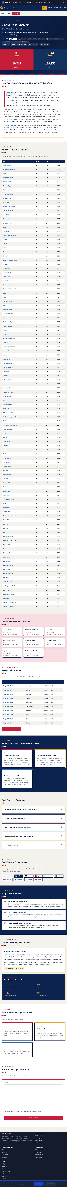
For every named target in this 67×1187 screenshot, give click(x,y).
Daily (56, 7)
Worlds (50, 7)
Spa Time (6, 495)
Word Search (38, 1157)
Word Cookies (38, 1140)
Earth (4, 297)
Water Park (6, 590)
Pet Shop (6, 437)
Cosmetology (7, 272)
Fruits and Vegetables (10, 322)
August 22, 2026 (8, 723)
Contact (4, 1178)
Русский (17, 41)
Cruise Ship (6, 276)
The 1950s (6, 520)
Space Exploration (9, 499)
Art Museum (7, 198)
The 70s (5, 524)
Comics (5, 264)
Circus (5, 252)
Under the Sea (7, 581)
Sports (5, 503)
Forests (5, 318)
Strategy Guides (6, 1169)
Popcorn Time (7, 450)
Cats (4, 247)
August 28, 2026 (8, 698)
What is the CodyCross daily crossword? (18, 827)
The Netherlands (8, 536)
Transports (6, 561)
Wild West (6, 598)
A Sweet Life (7, 165)
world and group (14, 782)
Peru (4, 433)
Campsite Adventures (10, 235)
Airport (5, 173)
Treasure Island (8, 565)
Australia (6, 202)
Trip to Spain (7, 569)
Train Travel (6, 557)
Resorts (5, 470)
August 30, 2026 (8, 690)
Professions (7, 458)
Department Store (8, 285)
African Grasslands (9, 169)
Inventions (6, 359)
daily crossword (12, 125)
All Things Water (8, 177)
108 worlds (6, 44)
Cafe (4, 227)
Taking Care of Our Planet (11, 516)
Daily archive (33, 44)
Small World (7, 491)
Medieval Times (8, 392)
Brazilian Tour (7, 223)
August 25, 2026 (8, 710)
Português (7, 41)
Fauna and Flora (8, 313)
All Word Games (39, 1135)
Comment (7, 1091)
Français (41, 39)
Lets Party (6, 371)
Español (32, 39)
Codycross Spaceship (10, 260)
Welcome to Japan (9, 594)
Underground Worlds (9, 586)
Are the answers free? (12, 845)
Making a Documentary (10, 388)
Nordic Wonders (8, 412)
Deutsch (23, 39)
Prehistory (6, 454)
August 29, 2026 (8, 694)
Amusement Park (8, 181)
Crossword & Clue (28, 2)
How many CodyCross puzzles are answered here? (21, 809)
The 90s (5, 532)
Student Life (7, 511)
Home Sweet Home (9, 346)
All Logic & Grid (39, 1150)
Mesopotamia (7, 396)
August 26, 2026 (8, 706)
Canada (5, 239)
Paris (4, 421)
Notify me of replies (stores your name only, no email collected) (23, 1111)
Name (6, 1082)
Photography (7, 441)
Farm (4, 305)
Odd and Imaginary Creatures (12, 417)
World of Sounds (8, 606)
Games (8, 13)
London (5, 384)
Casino (5, 243)
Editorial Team (6, 1176)
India (4, 355)
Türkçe (26, 41)
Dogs (4, 293)
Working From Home (9, 602)
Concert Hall (7, 268)
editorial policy (48, 964)
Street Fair (6, 507)
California (6, 231)
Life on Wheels (7, 379)
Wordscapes (38, 1138)
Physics (5, 445)
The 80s (5, 528)
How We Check (6, 1171)
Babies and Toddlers (9, 206)
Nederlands (60, 39)
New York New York (9, 404)
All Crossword (5, 1150)
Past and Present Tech (10, 425)
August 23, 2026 (8, 719)
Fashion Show (7, 309)
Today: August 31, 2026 (19, 44)
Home (16, 2)
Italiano (51, 39)
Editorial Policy (6, 1174)
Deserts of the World (9, 289)
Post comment (33, 1118)
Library (5, 375)
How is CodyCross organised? (15, 818)
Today (53, 2)
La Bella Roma (7, 363)
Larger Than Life (8, 367)
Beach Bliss (7, 215)
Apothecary (6, 190)
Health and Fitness (9, 338)
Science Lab (7, 474)
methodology (11, 964)
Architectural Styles (9, 194)
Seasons (6, 478)
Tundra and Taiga (8, 573)
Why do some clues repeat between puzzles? (19, 836)
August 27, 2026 (8, 702)
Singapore (6, 487)
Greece (5, 334)
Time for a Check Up (9, 540)
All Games (63, 7)
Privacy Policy (21, 1184)
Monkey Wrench (39, 1154)
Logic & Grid (38, 2)
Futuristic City (7, 326)
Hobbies (5, 342)
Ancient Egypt (7, 186)
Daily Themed (5, 1154)
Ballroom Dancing (8, 210)
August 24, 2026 (8, 714)
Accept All (38, 1183)
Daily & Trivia (46, 2)
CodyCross (10, 8)
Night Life (6, 408)
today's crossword (53, 132)
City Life (5, 256)
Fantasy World (7, 301)
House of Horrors (8, 351)
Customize (61, 1183)
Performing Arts (8, 429)
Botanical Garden (8, 219)
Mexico (5, 400)
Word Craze (5, 1157)
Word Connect (38, 1143)
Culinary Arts (7, 280)
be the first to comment (19, 1076)
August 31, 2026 (8, 686)
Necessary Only (49, 1183)
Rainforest (6, 462)
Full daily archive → (11, 729)
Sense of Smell (7, 483)
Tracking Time (7, 553)
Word (20, 2)
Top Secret (6, 544)
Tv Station (6, 577)
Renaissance (7, 466)
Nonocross (38, 1152)
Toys (4, 548)
